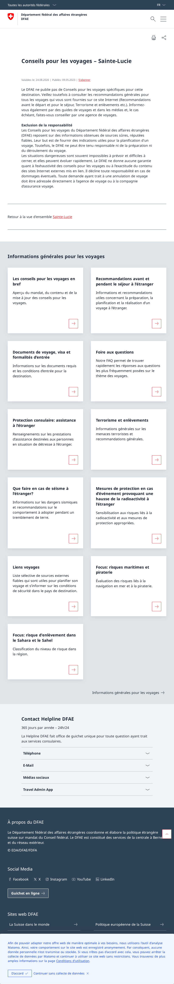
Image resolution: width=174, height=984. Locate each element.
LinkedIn (107, 879)
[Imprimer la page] (154, 37)
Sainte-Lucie (62, 216)
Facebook (21, 879)
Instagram (58, 879)
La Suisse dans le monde (29, 924)
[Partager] (164, 37)
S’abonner (84, 80)
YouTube (84, 879)
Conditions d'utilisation (72, 961)
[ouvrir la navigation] (163, 19)
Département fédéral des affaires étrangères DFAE (54, 17)
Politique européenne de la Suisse (123, 924)
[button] (166, 834)
